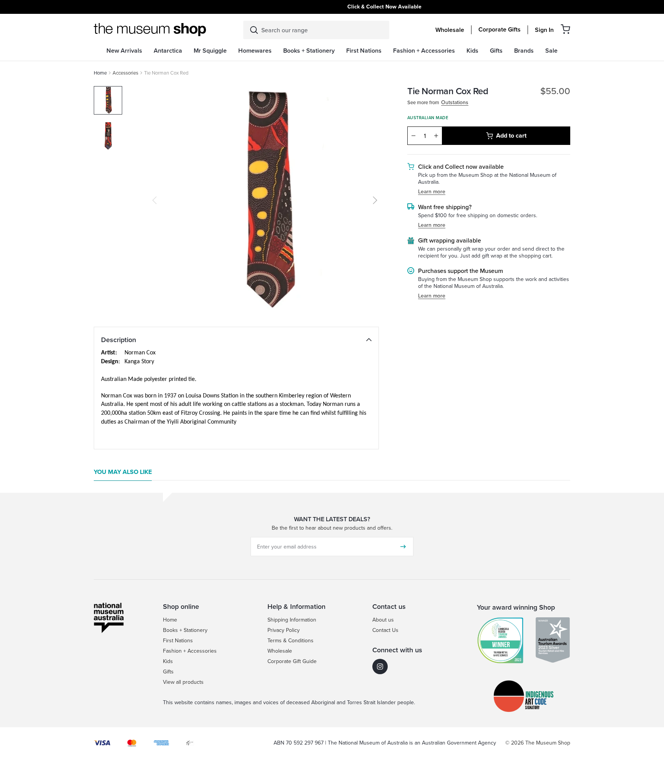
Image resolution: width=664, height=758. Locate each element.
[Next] (375, 200)
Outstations (454, 102)
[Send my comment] (403, 546)
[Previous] (154, 200)
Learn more (431, 191)
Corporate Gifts (499, 29)
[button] (565, 29)
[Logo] (150, 29)
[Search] (254, 30)
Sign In (544, 30)
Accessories (125, 72)
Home (100, 72)
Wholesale (449, 30)
